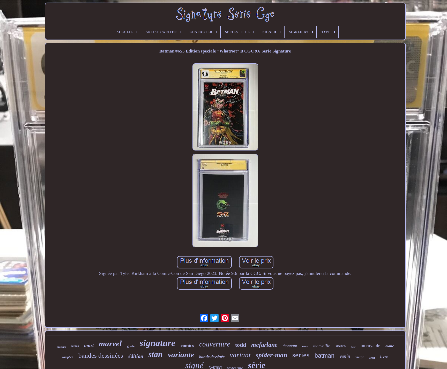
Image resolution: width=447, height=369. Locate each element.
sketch (341, 346)
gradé (131, 346)
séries (75, 346)
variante (181, 354)
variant (240, 355)
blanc (389, 346)
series (300, 355)
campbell (67, 357)
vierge (359, 357)
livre (384, 356)
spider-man (271, 355)
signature (157, 343)
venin (345, 356)
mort (89, 345)
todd (240, 345)
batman (324, 355)
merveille (321, 345)
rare (305, 346)
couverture (214, 344)
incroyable (370, 345)
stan (155, 354)
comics (187, 345)
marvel (110, 343)
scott (372, 357)
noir (353, 346)
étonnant (290, 346)
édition (135, 356)
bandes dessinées (100, 355)
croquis (61, 346)
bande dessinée (212, 357)
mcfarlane (264, 344)
